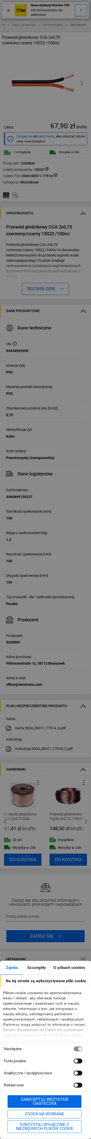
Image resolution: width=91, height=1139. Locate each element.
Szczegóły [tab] (36, 967)
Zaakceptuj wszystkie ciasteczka (45, 1101)
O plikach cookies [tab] (69, 967)
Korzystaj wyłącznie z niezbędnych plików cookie (44, 1126)
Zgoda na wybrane (44, 1114)
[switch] (78, 1060)
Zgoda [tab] (11, 967)
